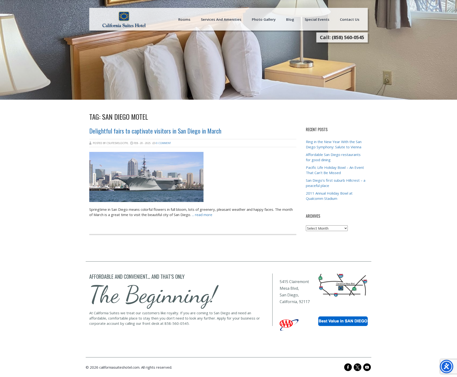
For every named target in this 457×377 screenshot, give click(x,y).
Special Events (317, 19)
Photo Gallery (264, 19)
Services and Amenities (221, 19)
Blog (290, 19)
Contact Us (349, 19)
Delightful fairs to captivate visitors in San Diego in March (155, 130)
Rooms (184, 19)
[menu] (124, 19)
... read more (202, 214)
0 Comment (163, 143)
